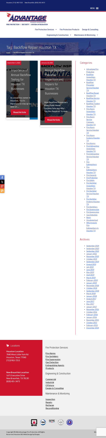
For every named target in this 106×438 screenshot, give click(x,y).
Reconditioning (52, 408)
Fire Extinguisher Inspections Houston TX (92, 148)
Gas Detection (91, 215)
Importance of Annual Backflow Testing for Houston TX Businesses (21, 79)
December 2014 (92, 328)
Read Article (19, 112)
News (88, 217)
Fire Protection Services (44, 29)
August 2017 (91, 299)
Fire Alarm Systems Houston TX (93, 138)
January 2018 (91, 296)
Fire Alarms (90, 143)
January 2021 (91, 254)
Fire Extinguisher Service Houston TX (92, 156)
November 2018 (92, 285)
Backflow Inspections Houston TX (91, 77)
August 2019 (91, 264)
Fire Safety (90, 180)
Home (8, 52)
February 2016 (92, 315)
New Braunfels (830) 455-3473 (35, 3)
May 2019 (90, 272)
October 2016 (91, 312)
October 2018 (91, 288)
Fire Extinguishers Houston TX (91, 169)
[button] (92, 8)
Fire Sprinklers (91, 207)
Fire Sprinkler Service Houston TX (92, 193)
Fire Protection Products (69, 29)
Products (50, 368)
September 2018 (92, 291)
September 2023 (92, 248)
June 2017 (90, 301)
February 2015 (92, 325)
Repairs (49, 402)
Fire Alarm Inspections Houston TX (91, 111)
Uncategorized (92, 220)
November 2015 (92, 320)
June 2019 (90, 270)
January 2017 (91, 307)
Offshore (50, 385)
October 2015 (91, 323)
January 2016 (91, 317)
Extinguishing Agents (55, 365)
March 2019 (91, 278)
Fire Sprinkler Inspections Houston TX (91, 185)
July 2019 (90, 267)
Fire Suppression (92, 209)
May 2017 (90, 304)
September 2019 (92, 262)
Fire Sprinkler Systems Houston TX (93, 201)
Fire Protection (92, 178)
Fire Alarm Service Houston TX (92, 130)
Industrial (50, 382)
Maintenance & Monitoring (84, 35)
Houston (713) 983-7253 (14, 3)
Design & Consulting (90, 29)
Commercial (51, 379)
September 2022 (92, 251)
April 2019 (90, 275)
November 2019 (92, 256)
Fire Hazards (91, 175)
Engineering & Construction (58, 35)
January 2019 (91, 283)
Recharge (50, 405)
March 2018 (91, 293)
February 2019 (92, 280)
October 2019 (91, 259)
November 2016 (92, 309)
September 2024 (92, 246)
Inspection (50, 399)
